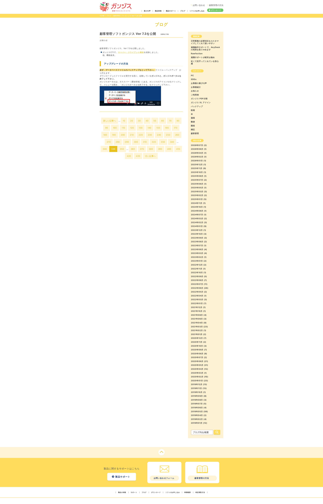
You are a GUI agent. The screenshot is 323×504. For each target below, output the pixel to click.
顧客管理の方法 (216, 5)
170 (175, 128)
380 (151, 149)
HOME (102, 16)
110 (123, 128)
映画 (193, 110)
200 (123, 135)
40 (147, 120)
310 (145, 142)
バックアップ (197, 106)
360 (133, 149)
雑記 (193, 129)
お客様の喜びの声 (199, 83)
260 (177, 135)
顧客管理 (195, 133)
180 (105, 135)
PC (192, 75)
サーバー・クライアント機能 (131, 52)
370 (142, 149)
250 (168, 135)
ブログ (182, 11)
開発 (193, 125)
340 (172, 142)
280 (118, 142)
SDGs (194, 79)
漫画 (193, 118)
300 (136, 142)
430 (138, 156)
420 (129, 156)
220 (141, 135)
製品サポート (171, 11)
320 (154, 142)
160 (167, 128)
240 (159, 135)
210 (132, 135)
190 (114, 135)
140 (149, 128)
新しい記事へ (109, 120)
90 (106, 128)
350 (122, 149)
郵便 (193, 122)
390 (160, 149)
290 (127, 142)
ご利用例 (195, 95)
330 (163, 142)
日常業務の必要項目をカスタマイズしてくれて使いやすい (205, 42)
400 (169, 149)
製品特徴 (158, 11)
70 (170, 120)
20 (131, 120)
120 (132, 128)
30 (139, 120)
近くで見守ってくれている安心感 (205, 62)
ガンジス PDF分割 (199, 98)
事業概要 (187, 492)
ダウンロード (216, 10)
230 (150, 135)
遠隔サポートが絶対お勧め (203, 57)
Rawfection (197, 53)
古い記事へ (150, 156)
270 (109, 142)
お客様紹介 (196, 87)
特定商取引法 (200, 492)
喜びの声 (147, 11)
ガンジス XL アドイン (201, 102)
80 (178, 120)
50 (154, 120)
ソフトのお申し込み (197, 11)
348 (105, 149)
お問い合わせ (199, 5)
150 (158, 128)
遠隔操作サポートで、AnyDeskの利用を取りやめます (205, 48)
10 (124, 120)
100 (115, 128)
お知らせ (104, 40)
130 (140, 128)
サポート (134, 492)
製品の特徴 (122, 492)
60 (162, 120)
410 (178, 149)
